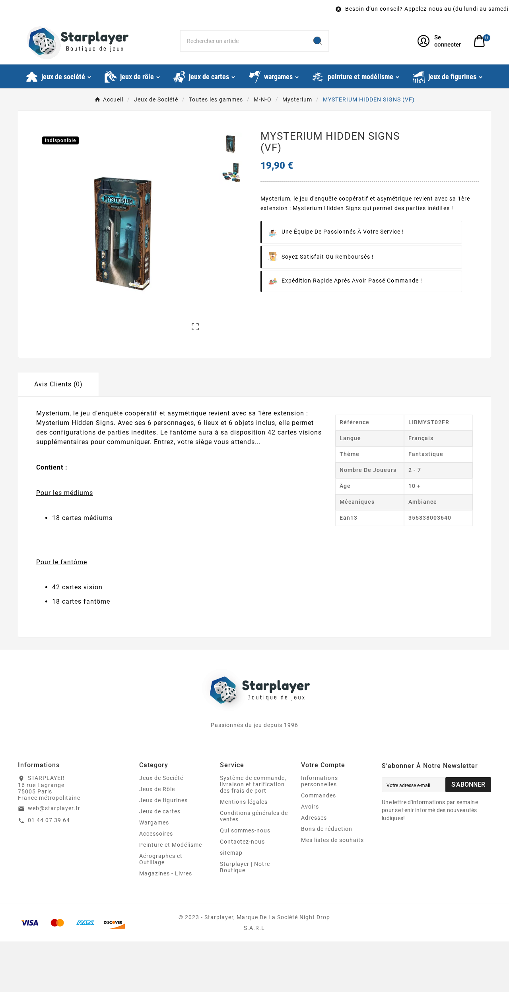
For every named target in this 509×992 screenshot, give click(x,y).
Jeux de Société (161, 778)
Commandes (318, 795)
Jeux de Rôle (157, 789)
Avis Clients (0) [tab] (58, 384)
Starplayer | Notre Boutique (245, 867)
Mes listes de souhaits (332, 840)
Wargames (154, 822)
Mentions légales (244, 802)
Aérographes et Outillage (161, 859)
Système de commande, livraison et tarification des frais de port (253, 784)
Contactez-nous (242, 841)
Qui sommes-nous (245, 830)
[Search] (317, 41)
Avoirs (310, 806)
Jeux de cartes (160, 811)
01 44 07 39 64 (49, 820)
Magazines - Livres (165, 873)
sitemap (231, 853)
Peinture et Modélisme (170, 845)
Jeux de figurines (163, 800)
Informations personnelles (319, 781)
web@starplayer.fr (54, 808)
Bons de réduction (326, 829)
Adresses (314, 818)
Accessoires (156, 833)
